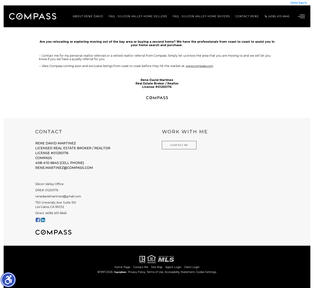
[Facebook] (38, 220)
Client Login (192, 267)
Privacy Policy (136, 272)
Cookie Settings (206, 272)
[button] (8, 280)
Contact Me (179, 145)
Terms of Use (155, 272)
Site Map (156, 267)
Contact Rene (247, 16)
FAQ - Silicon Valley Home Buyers (201, 16)
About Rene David (88, 16)
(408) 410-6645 (278, 16)
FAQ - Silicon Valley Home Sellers (138, 16)
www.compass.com (199, 66)
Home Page (122, 267)
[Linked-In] (43, 220)
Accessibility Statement (180, 272)
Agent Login (173, 267)
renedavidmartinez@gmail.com (58, 196)
